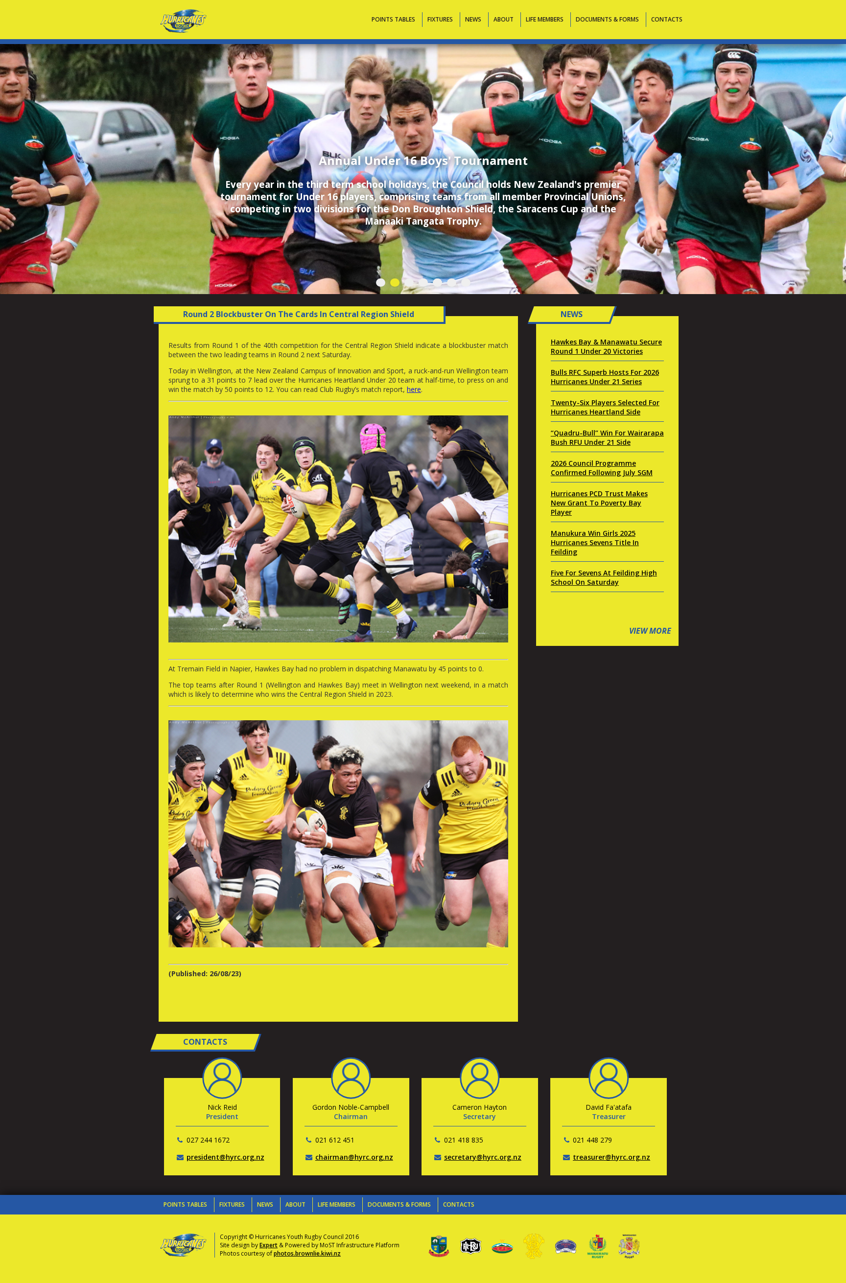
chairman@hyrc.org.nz (354, 1157)
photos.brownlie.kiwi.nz (307, 1253)
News (473, 19)
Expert (268, 1245)
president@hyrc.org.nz (225, 1157)
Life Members (545, 19)
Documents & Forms (607, 19)
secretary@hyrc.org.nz (482, 1157)
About (504, 19)
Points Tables (393, 19)
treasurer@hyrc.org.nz (611, 1157)
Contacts (666, 19)
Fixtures (440, 19)
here (414, 389)
